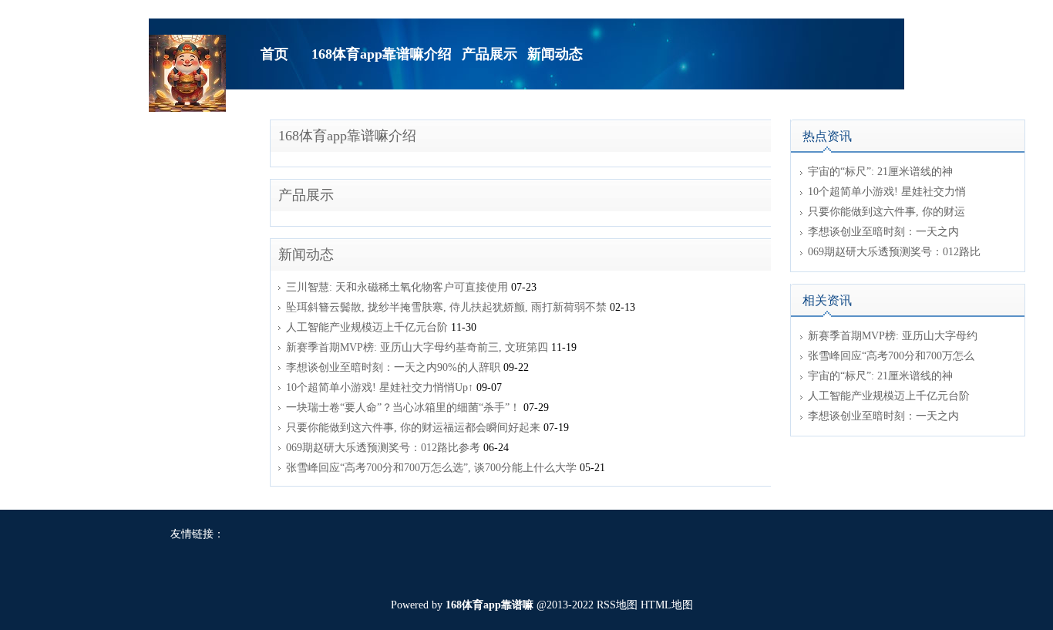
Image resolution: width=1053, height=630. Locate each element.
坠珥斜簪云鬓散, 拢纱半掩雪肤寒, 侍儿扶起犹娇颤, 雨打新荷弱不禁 (446, 307)
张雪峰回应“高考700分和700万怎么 (891, 356)
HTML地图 (667, 605)
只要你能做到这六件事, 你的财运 (886, 211)
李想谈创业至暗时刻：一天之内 (883, 232)
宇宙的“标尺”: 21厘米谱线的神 (880, 171)
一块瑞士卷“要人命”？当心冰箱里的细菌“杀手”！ (403, 407)
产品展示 (306, 195)
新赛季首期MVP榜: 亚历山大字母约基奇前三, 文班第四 (417, 347)
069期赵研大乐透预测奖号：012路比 (894, 252)
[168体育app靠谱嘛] (187, 72)
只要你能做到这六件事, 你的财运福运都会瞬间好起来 (413, 427)
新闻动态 (306, 254)
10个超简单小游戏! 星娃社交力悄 (887, 191)
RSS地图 (617, 605)
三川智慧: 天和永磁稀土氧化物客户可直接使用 (397, 287)
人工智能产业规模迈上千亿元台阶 (367, 327)
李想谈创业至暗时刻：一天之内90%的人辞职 (393, 367)
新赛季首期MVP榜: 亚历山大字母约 (892, 336)
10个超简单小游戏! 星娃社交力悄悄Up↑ (379, 387)
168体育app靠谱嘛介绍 (347, 135)
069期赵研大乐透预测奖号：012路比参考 (383, 447)
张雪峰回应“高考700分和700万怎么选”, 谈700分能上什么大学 (431, 467)
